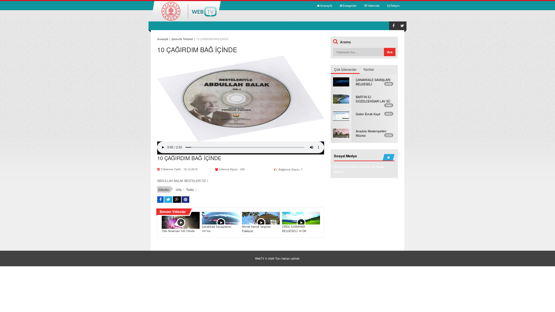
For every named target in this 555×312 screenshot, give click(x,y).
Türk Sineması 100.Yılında (178, 231)
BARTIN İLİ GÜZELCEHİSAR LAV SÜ (373, 99)
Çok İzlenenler (345, 69)
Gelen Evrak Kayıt (368, 114)
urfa (179, 189)
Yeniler (368, 69)
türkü (190, 189)
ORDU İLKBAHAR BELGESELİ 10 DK (294, 228)
